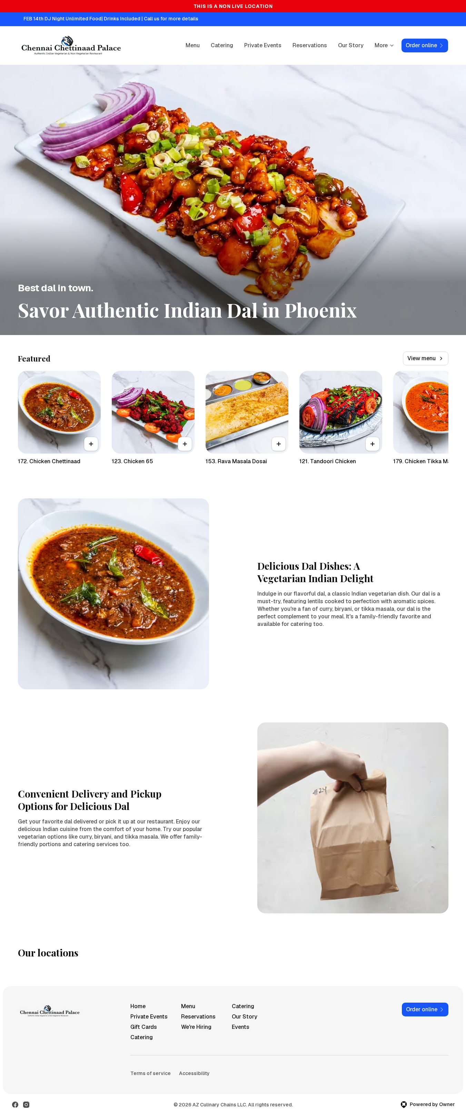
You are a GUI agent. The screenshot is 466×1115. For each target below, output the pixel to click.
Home (138, 1006)
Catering (222, 45)
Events (240, 1027)
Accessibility (194, 1073)
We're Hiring (196, 1027)
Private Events (262, 45)
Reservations (310, 45)
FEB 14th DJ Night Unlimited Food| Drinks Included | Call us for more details (110, 19)
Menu (193, 45)
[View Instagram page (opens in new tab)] (26, 1105)
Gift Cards (143, 1027)
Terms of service (150, 1073)
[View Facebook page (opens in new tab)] (15, 1105)
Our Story (351, 45)
